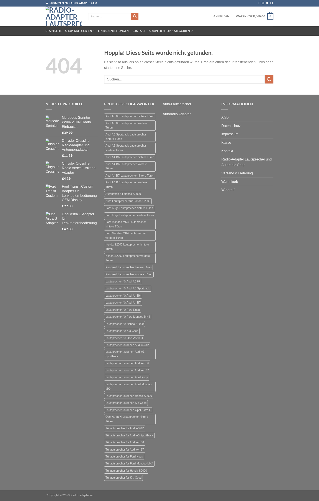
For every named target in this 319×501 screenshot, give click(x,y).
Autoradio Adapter (177, 114)
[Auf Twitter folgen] (267, 3)
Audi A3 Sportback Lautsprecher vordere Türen (125, 148)
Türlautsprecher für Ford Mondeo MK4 (129, 463)
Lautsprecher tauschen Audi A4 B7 (127, 370)
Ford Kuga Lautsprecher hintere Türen (129, 208)
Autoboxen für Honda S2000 (123, 193)
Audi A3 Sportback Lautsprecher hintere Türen (125, 136)
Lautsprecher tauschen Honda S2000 (128, 395)
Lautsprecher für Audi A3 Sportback (127, 288)
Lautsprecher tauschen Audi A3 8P (127, 345)
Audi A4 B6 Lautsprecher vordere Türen (126, 166)
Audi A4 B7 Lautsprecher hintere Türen (129, 175)
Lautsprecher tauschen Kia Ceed (125, 402)
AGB (225, 117)
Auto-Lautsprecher (177, 104)
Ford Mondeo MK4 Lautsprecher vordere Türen (125, 235)
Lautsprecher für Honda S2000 (124, 324)
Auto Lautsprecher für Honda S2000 (127, 201)
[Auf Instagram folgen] (263, 3)
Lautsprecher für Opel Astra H (124, 338)
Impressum (229, 134)
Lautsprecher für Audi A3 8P (123, 281)
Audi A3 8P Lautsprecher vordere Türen (126, 125)
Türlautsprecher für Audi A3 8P (124, 428)
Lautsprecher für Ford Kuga (122, 309)
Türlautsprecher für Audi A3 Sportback (129, 435)
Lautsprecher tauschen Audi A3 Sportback (125, 354)
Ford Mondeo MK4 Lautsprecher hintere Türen (125, 224)
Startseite (54, 31)
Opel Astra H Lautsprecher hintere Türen (126, 419)
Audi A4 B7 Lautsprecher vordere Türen (126, 184)
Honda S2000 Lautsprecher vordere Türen (127, 258)
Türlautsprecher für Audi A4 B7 (124, 449)
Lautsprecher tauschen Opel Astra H (128, 410)
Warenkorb (229, 182)
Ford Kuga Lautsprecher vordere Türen (129, 215)
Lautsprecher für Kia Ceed (121, 330)
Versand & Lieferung (237, 173)
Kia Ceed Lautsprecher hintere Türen (128, 267)
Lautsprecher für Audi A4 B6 (123, 295)
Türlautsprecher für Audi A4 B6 (124, 442)
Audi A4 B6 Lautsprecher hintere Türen (129, 157)
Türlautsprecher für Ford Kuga (124, 456)
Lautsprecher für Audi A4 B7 (123, 302)
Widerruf (227, 190)
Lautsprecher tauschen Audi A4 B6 (127, 363)
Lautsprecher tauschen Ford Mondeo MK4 (128, 386)
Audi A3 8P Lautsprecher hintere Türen (129, 116)
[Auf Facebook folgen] (259, 3)
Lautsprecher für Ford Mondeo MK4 (127, 316)
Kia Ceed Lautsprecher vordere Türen (128, 274)
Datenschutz (231, 126)
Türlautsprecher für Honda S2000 (126, 470)
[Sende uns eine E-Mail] (271, 3)
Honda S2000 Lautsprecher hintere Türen (127, 246)
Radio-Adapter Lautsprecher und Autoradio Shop (246, 162)
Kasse (226, 142)
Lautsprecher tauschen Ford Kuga (126, 377)
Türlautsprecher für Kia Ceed (123, 477)
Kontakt (139, 31)
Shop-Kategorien (78, 31)
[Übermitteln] (134, 16)
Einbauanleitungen (113, 31)
